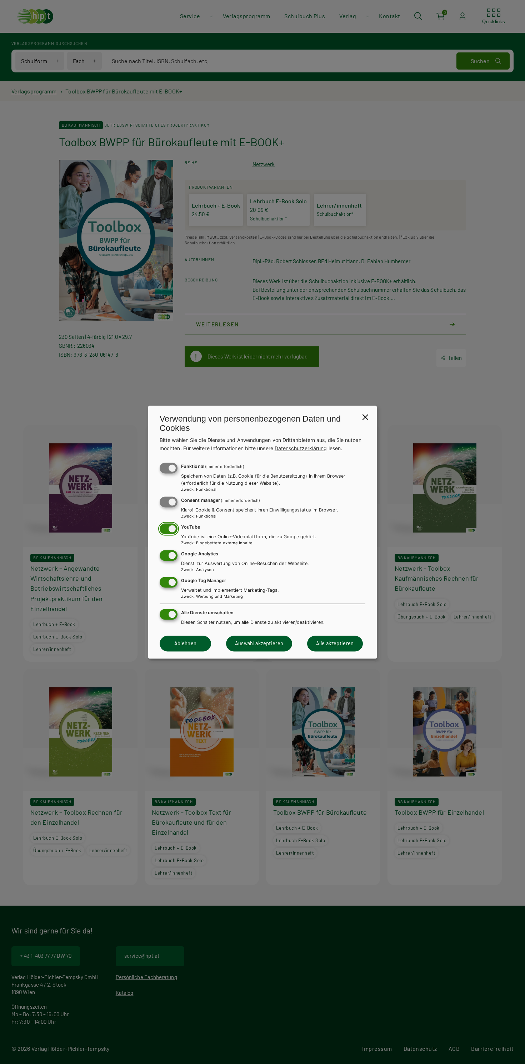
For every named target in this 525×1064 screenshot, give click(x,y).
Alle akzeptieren (335, 644)
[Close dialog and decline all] (365, 417)
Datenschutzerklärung (301, 448)
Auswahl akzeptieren (259, 644)
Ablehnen (185, 644)
